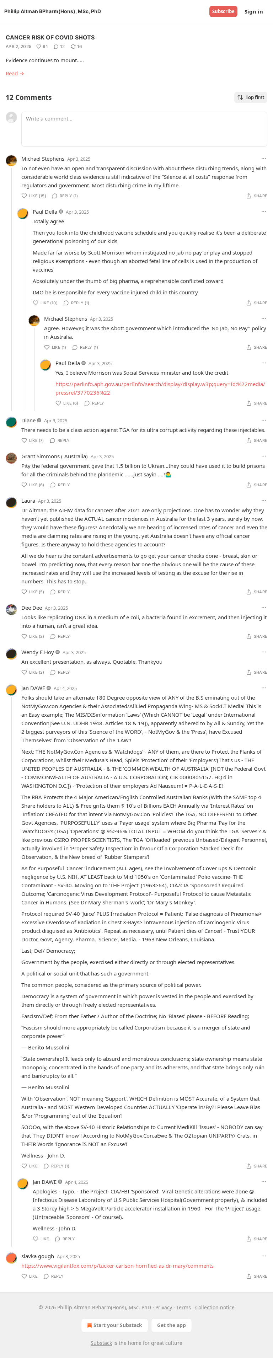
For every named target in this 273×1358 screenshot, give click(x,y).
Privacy (163, 1307)
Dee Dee (31, 607)
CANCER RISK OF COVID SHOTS (50, 37)
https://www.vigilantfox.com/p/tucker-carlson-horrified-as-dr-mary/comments (117, 1265)
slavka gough (37, 1256)
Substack (101, 1343)
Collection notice (215, 1307)
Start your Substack (117, 1325)
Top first (255, 97)
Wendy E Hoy (37, 652)
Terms (183, 1307)
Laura (28, 500)
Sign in (254, 11)
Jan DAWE (33, 687)
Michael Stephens (42, 158)
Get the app (171, 1325)
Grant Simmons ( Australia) (54, 456)
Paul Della (45, 211)
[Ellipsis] (263, 158)
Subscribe (223, 11)
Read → (15, 73)
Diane (28, 420)
